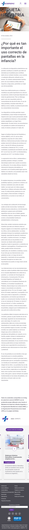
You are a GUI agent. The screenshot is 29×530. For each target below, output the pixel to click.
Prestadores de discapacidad (7, 492)
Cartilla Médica (4, 490)
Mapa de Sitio (17, 492)
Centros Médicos (4, 488)
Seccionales (3, 494)
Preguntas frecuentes (5, 500)
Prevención (3, 498)
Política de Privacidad (19, 496)
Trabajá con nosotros (19, 490)
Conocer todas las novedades (14, 429)
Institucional (4, 485)
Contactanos (17, 494)
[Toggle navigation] (25, 3)
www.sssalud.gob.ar (15, 528)
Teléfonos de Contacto (19, 488)
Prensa (16, 485)
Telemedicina (4, 496)
